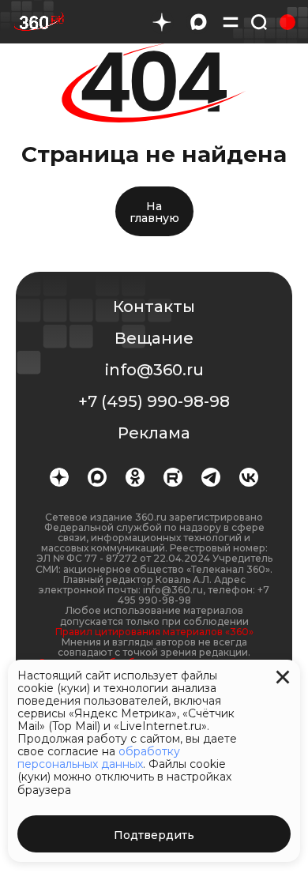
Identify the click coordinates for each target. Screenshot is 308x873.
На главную (154, 212)
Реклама (154, 432)
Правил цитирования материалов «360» (154, 632)
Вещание (154, 338)
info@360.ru (154, 369)
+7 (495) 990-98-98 (154, 401)
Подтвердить (154, 835)
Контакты (154, 306)
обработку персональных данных (98, 757)
